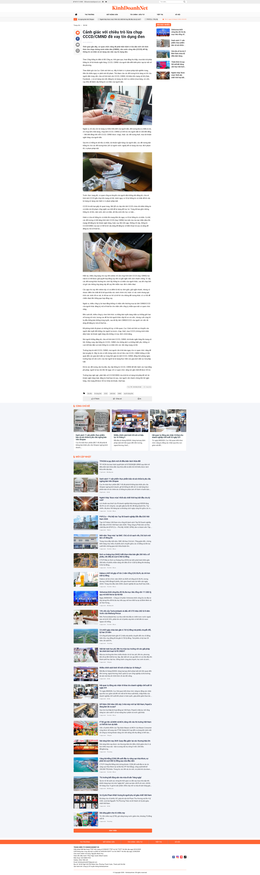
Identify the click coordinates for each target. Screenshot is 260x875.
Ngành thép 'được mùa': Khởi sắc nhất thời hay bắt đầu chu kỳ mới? (90, 19)
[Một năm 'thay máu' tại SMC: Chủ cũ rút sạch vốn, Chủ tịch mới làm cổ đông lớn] (86, 541)
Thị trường (109, 643)
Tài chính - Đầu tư (111, 511)
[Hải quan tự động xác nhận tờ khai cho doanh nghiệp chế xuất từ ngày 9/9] (168, 420)
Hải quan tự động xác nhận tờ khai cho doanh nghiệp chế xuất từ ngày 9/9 (167, 436)
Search (184, 1)
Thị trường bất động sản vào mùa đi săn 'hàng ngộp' (121, 777)
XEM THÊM (113, 830)
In (140, 399)
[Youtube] (181, 857)
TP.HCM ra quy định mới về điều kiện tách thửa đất (120, 461)
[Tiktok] (185, 857)
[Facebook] (173, 857)
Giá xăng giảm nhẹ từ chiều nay (112, 813)
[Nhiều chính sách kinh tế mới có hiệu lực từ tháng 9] (130, 420)
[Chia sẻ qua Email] (78, 45)
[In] (78, 51)
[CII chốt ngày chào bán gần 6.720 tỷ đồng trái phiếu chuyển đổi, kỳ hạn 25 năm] (86, 636)
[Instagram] (177, 857)
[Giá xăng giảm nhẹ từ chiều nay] (86, 819)
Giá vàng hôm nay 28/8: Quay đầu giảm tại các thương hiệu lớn (125, 741)
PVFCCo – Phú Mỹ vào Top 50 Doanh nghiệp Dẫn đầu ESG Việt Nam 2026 (138, 19)
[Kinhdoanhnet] (130, 8)
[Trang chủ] (76, 14)
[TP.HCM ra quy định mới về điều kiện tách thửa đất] (86, 467)
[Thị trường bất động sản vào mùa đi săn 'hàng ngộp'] (86, 783)
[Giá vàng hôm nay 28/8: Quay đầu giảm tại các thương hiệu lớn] (86, 747)
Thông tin (109, 662)
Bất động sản (110, 472)
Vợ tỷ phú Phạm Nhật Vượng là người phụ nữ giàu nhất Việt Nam (126, 795)
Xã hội (76, 430)
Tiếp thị (108, 530)
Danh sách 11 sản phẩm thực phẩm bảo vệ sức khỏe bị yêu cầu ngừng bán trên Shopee (91, 437)
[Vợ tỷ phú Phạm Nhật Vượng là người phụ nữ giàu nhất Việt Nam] (86, 801)
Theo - (139, 387)
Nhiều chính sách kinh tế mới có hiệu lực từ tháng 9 (129, 436)
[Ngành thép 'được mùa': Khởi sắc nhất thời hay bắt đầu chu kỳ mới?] (86, 503)
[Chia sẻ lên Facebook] (78, 39)
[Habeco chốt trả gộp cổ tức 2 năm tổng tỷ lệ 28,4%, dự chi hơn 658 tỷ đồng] (86, 579)
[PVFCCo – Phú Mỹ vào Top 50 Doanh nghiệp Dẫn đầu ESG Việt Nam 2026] (86, 522)
